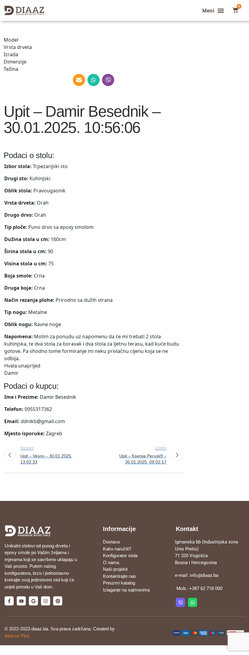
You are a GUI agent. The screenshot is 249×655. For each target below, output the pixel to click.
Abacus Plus (17, 635)
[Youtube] (21, 600)
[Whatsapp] (192, 602)
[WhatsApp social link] (93, 80)
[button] (213, 10)
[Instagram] (45, 600)
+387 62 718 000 (205, 588)
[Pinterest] (57, 600)
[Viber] (180, 602)
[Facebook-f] (9, 600)
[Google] (33, 600)
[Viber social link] (108, 80)
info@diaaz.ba (204, 575)
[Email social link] (79, 80)
